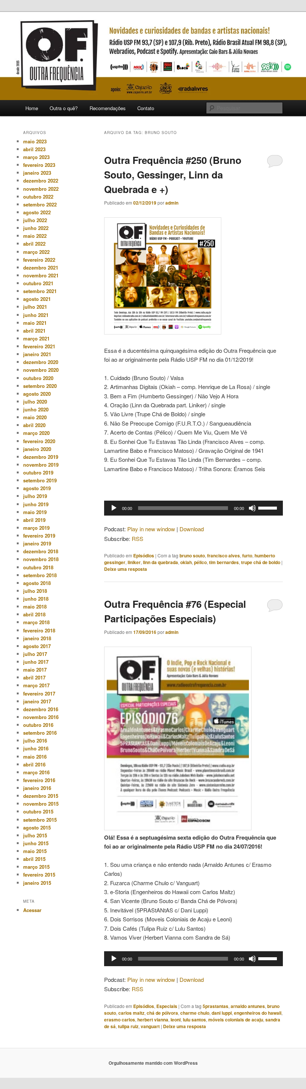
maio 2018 (35, 606)
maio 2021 (35, 322)
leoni (176, 1019)
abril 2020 (34, 425)
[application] (193, 508)
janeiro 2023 (37, 172)
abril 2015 (34, 858)
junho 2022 (36, 227)
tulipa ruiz (128, 1026)
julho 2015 (35, 835)
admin (171, 202)
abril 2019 (34, 519)
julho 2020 (35, 401)
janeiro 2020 (37, 448)
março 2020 (36, 432)
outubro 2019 (38, 472)
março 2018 (36, 622)
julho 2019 (35, 496)
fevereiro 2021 (39, 346)
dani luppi (222, 1012)
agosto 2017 (37, 646)
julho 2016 (35, 740)
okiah (186, 562)
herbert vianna (152, 1019)
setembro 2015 (40, 819)
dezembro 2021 (40, 267)
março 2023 (36, 157)
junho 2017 (36, 661)
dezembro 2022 (40, 180)
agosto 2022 (37, 212)
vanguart (150, 1026)
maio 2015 (35, 851)
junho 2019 (36, 504)
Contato (145, 108)
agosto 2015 (37, 827)
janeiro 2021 (37, 354)
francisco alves (223, 555)
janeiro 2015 (37, 882)
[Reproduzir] (114, 508)
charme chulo (194, 1012)
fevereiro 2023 (39, 164)
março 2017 (36, 685)
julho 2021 (35, 306)
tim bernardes (224, 562)
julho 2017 (35, 653)
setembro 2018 (40, 575)
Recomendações (108, 108)
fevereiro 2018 (39, 630)
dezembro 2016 (40, 709)
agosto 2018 (37, 582)
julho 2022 (35, 220)
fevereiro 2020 (39, 441)
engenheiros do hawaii (257, 1012)
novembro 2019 (41, 464)
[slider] (268, 507)
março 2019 (36, 527)
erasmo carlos (119, 1019)
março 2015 (36, 866)
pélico (200, 562)
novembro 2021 (41, 275)
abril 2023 (34, 149)
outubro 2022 (38, 196)
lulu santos (194, 1019)
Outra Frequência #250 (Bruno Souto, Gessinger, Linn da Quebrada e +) (172, 174)
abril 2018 (34, 614)
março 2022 (36, 251)
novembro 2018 (41, 559)
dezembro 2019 (40, 456)
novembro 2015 (41, 803)
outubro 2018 (38, 567)
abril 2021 (34, 330)
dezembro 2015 (40, 795)
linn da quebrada (160, 562)
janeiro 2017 (37, 701)
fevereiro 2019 (39, 535)
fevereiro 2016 (39, 780)
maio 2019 (35, 512)
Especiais (166, 1006)
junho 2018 (36, 598)
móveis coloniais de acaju (235, 1019)
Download (191, 529)
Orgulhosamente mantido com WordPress (153, 1063)
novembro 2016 (41, 717)
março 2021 (36, 338)
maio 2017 (35, 669)
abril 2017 (34, 677)
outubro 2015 (38, 811)
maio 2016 (35, 756)
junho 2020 (36, 409)
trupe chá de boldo (260, 562)
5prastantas (215, 1006)
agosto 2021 (37, 298)
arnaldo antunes (248, 1006)
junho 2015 (36, 843)
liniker (134, 562)
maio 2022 (35, 235)
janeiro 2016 (37, 787)
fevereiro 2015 (39, 874)
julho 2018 (35, 590)
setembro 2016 (40, 732)
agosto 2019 (37, 488)
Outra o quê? (64, 108)
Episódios (143, 555)
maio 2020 (35, 417)
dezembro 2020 (40, 361)
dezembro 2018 (40, 551)
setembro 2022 (40, 204)
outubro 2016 (38, 724)
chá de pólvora (162, 1012)
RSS (137, 538)
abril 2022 (34, 243)
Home (31, 108)
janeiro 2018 (37, 638)
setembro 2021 (40, 291)
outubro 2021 (38, 283)
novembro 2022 (41, 188)
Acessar (32, 910)
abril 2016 (34, 764)
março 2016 (36, 772)
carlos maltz (131, 1012)
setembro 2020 (40, 385)
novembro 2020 (41, 369)
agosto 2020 (37, 393)
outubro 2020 (38, 378)
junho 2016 (36, 748)
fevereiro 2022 (39, 259)
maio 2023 (35, 141)
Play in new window (151, 529)
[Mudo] (252, 508)
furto (247, 555)
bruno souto (192, 555)
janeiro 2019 (37, 543)
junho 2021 (36, 314)
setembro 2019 (40, 480)
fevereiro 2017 (39, 693)
